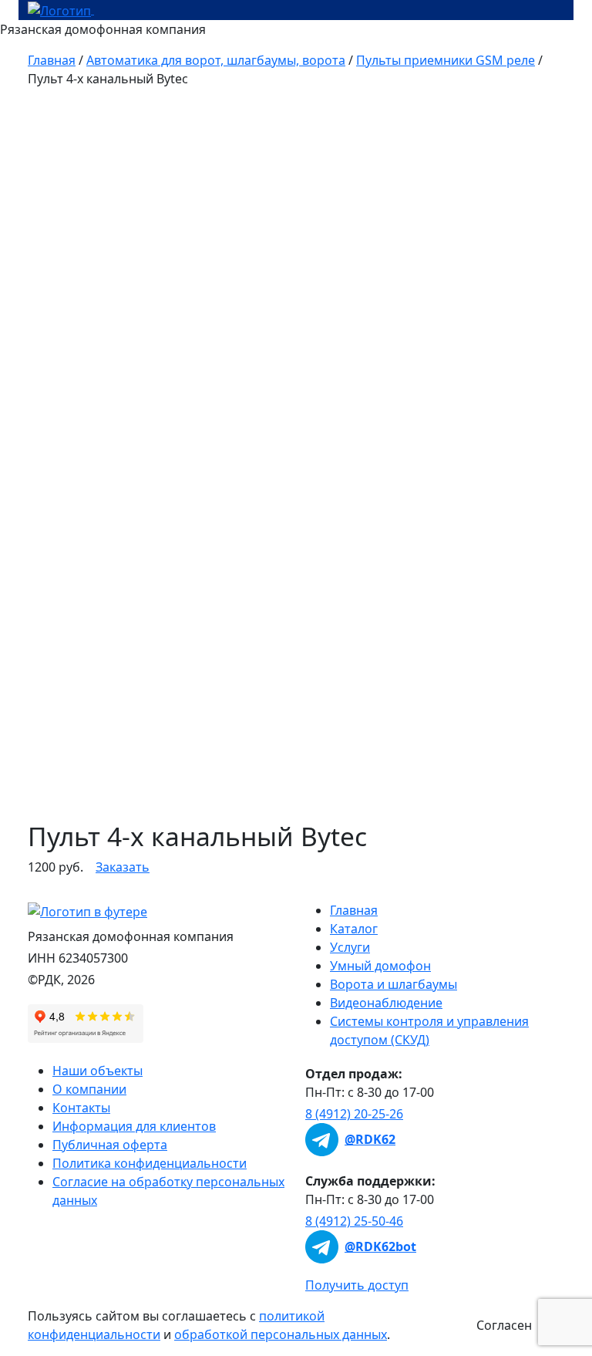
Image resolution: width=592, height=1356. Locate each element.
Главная (52, 60)
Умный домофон (380, 965)
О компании (89, 1089)
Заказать (123, 866)
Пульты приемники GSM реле (445, 60)
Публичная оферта (109, 1144)
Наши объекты (97, 1070)
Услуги (350, 947)
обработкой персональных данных (280, 1334)
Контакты (81, 1107)
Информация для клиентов (134, 1126)
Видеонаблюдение (386, 1002)
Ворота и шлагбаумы (393, 984)
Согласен (504, 1325)
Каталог (354, 928)
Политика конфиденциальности (149, 1163)
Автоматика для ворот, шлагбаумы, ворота (215, 60)
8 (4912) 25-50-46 (354, 1221)
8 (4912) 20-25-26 (354, 1113)
